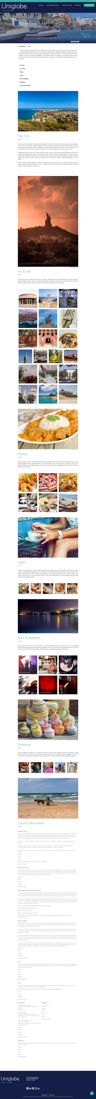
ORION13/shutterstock (73, 308)
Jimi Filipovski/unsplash (37, 594)
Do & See (22, 68)
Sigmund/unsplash (62, 594)
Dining (21, 72)
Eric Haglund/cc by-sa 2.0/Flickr (72, 328)
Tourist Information (25, 85)
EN (93, 1)
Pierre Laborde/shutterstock (32, 308)
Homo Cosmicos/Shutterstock (27, 363)
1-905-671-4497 (30, 1080)
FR (94, 1)
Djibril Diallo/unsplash (25, 594)
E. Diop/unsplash (59, 363)
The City (22, 65)
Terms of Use (52, 1094)
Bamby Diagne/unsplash (73, 267)
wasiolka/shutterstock (53, 308)
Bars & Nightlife (24, 78)
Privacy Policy (44, 1094)
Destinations (22, 46)
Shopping (22, 82)
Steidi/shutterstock (74, 594)
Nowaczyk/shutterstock (53, 328)
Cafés (21, 75)
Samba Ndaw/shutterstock (33, 328)
